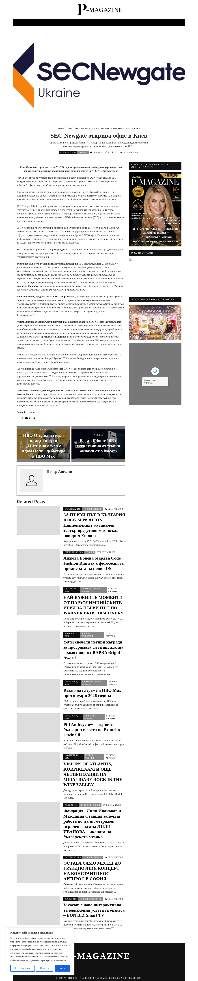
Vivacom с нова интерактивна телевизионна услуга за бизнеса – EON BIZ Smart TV (94, 910)
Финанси (139, 22)
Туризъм (156, 22)
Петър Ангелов (130, 152)
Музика (78, 22)
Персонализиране (22, 968)
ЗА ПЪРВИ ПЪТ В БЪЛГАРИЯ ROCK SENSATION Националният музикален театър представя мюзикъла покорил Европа (94, 525)
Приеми (62, 968)
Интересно (22, 22)
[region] (40, 951)
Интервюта (175, 22)
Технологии (88, 636)
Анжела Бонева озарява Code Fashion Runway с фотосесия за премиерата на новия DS (93, 563)
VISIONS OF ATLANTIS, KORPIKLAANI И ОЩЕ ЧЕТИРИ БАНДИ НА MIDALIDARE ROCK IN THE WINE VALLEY (92, 774)
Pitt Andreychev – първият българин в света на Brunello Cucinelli (91, 729)
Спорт (92, 22)
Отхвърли (44, 968)
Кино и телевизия (42, 23)
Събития (123, 22)
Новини (106, 22)
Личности (61, 22)
